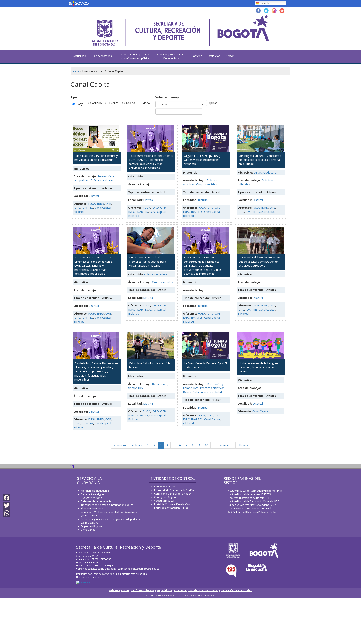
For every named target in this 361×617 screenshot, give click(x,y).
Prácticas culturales (103, 180)
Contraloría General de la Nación (173, 493)
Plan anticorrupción (92, 508)
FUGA (92, 203)
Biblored (79, 212)
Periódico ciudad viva (142, 590)
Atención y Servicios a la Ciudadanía (171, 56)
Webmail (114, 590)
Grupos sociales (206, 184)
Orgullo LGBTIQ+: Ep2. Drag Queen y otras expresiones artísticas (202, 160)
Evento (113, 103)
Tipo (74, 97)
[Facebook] (6, 497)
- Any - (80, 104)
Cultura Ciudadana (265, 172)
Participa (197, 56)
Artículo (97, 103)
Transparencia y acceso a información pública (107, 504)
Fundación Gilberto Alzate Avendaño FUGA (252, 504)
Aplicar (213, 103)
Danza (187, 392)
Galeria (130, 103)
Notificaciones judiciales (89, 577)
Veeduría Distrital (164, 500)
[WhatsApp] (6, 513)
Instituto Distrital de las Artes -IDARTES (249, 494)
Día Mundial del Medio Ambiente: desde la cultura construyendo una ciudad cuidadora (260, 261)
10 (206, 445)
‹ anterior (136, 445)
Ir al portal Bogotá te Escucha (131, 573)
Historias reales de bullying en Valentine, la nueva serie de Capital (258, 367)
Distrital (94, 196)
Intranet (125, 590)
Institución (214, 56)
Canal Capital (103, 207)
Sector (230, 56)
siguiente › (226, 445)
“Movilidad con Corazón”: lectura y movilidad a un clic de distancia (96, 157)
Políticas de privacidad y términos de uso (196, 590)
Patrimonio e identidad (207, 392)
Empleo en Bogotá (91, 526)
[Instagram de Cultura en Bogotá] (274, 10)
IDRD (100, 203)
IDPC (77, 207)
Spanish (264, 3)
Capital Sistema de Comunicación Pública (251, 508)
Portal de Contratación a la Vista (172, 504)
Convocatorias (103, 56)
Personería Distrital (165, 486)
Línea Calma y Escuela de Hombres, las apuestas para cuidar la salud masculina (147, 261)
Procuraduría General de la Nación (174, 490)
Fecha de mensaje (167, 97)
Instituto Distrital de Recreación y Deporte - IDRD (255, 490)
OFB (108, 203)
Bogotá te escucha (91, 498)
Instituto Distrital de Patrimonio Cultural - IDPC (253, 501)
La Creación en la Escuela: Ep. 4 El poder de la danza (205, 365)
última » (243, 445)
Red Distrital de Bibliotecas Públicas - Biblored (253, 512)
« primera (119, 445)
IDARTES (87, 207)
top (73, 466)
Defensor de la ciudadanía (96, 501)
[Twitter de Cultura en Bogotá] (266, 10)
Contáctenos (88, 529)
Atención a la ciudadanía (95, 490)
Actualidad (80, 56)
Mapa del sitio (164, 590)
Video (146, 103)
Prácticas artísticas (212, 388)
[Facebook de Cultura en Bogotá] (258, 10)
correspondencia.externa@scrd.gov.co (138, 568)
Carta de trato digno (92, 494)
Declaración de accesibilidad (236, 590)
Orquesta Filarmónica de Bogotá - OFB (249, 498)
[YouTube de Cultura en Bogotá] (281, 10)
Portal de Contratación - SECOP (172, 507)
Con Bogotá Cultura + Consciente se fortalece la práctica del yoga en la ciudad (260, 160)
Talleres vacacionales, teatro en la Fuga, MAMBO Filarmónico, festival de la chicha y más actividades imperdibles (151, 162)
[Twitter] (6, 505)
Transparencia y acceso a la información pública (135, 56)
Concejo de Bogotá (165, 497)
